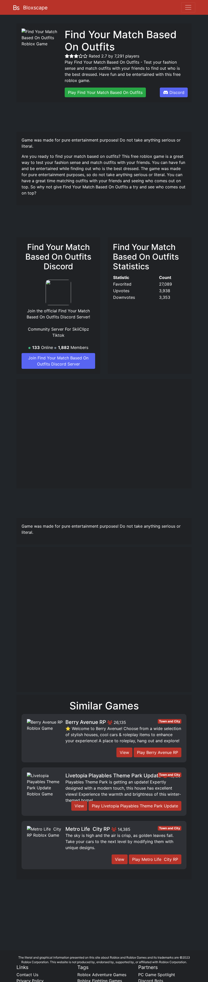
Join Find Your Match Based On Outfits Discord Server (58, 361)
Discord (176, 92)
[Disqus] (104, 621)
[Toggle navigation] (188, 7)
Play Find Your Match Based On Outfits (105, 92)
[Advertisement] (108, 116)
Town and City (169, 721)
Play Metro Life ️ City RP (155, 859)
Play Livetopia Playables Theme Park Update (135, 805)
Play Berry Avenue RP (157, 752)
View (124, 752)
